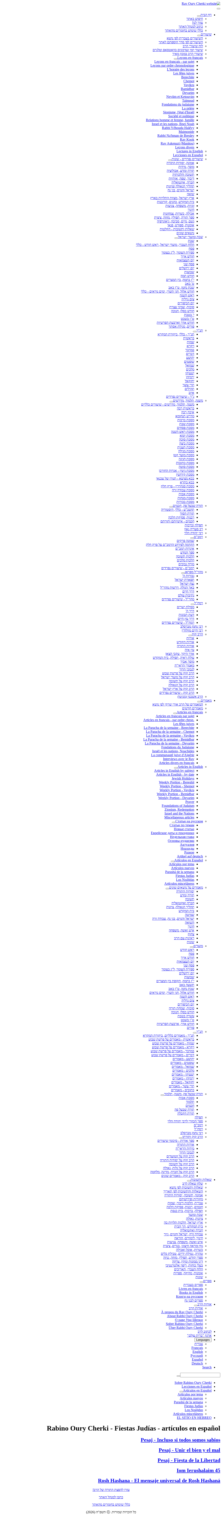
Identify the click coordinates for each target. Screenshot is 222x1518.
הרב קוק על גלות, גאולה (178, 1168)
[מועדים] (191, 947)
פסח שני (188, 264)
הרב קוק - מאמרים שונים (177, 1176)
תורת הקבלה (185, 1113)
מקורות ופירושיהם (191, 1199)
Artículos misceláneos (179, 883)
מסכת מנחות (186, 498)
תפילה (199, 1117)
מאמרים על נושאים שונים (186, 887)
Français (197, 1348)
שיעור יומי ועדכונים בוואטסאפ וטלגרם (178, 50)
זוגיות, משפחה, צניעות (179, 206)
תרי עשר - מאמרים (181, 1086)
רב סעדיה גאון (193, 529)
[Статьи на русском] (173, 822)
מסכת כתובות (185, 463)
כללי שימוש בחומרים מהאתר (184, 30)
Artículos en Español (188, 860)
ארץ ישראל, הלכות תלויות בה (183, 1222)
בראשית (188, 338)
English (198, 1352)
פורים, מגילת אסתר (181, 326)
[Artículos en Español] (172, 861)
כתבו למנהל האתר (111, 1497)
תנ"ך (199, 330)
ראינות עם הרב (184, 938)
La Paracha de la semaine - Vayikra (170, 735)
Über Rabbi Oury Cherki (186, 1327)
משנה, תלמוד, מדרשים (188, 400)
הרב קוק (197, 634)
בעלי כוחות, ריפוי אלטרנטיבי (184, 1265)
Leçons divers (184, 147)
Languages (203, 1339)
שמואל (189, 365)
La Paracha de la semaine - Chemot (170, 731)
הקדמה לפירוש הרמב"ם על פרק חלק (170, 544)
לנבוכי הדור (186, 669)
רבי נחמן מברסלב (191, 626)
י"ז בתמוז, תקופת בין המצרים (175, 981)
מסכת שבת (186, 424)
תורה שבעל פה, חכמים (188, 506)
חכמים (190, 1105)
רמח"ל (198, 603)
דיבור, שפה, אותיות (181, 178)
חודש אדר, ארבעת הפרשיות (175, 1024)
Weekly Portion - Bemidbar (175, 794)
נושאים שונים (185, 233)
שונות (190, 942)
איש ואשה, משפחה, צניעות (185, 1242)
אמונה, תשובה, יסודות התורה (183, 1195)
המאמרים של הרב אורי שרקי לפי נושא (177, 704)
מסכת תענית (185, 447)
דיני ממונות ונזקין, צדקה (187, 1261)
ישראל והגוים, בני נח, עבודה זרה (173, 918)
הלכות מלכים (185, 560)
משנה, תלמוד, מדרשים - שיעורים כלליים (167, 404)
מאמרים (206, 700)
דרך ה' (190, 611)
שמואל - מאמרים (183, 1066)
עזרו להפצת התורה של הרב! (111, 1490)
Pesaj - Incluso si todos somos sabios (180, 1440)
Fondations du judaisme (178, 104)
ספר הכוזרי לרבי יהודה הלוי (185, 1121)
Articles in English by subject (174, 770)
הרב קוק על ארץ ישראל (178, 689)
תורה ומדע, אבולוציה (180, 170)
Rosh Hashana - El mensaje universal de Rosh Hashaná (159, 1480)
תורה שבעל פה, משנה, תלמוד (183, 1094)
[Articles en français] (175, 713)
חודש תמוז (187, 276)
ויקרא (190, 346)
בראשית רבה (185, 408)
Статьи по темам (182, 825)
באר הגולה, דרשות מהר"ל (177, 587)
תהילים (189, 389)
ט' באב (189, 283)
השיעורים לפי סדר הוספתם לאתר (181, 42)
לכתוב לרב (205, 1331)
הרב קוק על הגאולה (181, 685)
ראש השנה (187, 295)
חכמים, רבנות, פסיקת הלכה (184, 1207)
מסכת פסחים (185, 428)
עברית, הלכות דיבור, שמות (185, 1203)
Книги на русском (189, 1296)
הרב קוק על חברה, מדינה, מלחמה (172, 1172)
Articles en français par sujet (175, 716)
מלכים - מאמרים (183, 1070)
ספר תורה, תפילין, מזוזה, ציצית (174, 217)
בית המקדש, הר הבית (188, 1226)
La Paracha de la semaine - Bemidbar (168, 739)
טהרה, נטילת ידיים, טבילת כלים (182, 1253)
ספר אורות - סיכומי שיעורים (175, 1141)
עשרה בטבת (186, 1016)
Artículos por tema (181, 864)
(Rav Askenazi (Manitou (177, 143)
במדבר (189, 350)
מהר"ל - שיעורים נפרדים (178, 599)
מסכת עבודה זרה (183, 490)
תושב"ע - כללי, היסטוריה (177, 509)
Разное (189, 852)
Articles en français (190, 712)
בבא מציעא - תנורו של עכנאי (175, 478)
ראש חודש (187, 950)
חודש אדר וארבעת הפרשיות (175, 322)
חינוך (191, 209)
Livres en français (191, 1289)
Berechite (187, 77)
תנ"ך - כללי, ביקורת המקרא (176, 334)
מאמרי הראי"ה (184, 665)
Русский (197, 1355)
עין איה (189, 650)
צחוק (191, 934)
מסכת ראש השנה (182, 431)
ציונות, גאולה (194, 1218)
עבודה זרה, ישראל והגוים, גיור (183, 1234)
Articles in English (190, 767)
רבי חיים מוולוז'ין (192, 630)
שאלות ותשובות (201, 1179)
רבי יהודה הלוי (193, 533)
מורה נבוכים (186, 564)
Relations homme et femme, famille (170, 120)
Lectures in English (189, 151)
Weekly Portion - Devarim (176, 798)
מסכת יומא (187, 435)
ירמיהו (190, 377)
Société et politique (181, 116)
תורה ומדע (187, 895)
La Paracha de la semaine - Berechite (169, 728)
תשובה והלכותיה (183, 174)
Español (197, 1359)
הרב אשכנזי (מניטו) (190, 696)
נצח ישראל (187, 583)
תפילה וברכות (194, 525)
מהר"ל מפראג (194, 572)
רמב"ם (198, 537)
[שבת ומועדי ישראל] (176, 238)
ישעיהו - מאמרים (183, 1074)
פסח (191, 248)
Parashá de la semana (179, 872)
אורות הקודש (185, 642)
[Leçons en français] (175, 59)
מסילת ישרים (185, 607)
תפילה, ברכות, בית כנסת (186, 1211)
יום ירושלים (186, 268)
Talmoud (188, 100)
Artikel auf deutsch (190, 856)
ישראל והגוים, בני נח (181, 190)
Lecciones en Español (188, 155)
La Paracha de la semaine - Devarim (169, 743)
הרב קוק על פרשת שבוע (178, 673)
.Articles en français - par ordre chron (168, 720)
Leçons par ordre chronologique (172, 65)
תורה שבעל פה (184, 1109)
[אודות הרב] (196, 1305)
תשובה (189, 899)
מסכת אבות (186, 494)
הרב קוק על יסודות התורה (177, 1160)
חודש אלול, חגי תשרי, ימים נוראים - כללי (167, 291)
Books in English (191, 1292)
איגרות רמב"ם (184, 548)
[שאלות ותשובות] (189, 1180)
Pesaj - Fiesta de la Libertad (189, 1460)
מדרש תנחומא (184, 416)
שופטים (189, 361)
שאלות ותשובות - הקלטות (177, 229)
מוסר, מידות (186, 167)
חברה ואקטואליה (182, 903)
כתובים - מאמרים (182, 1090)
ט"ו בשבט (187, 319)
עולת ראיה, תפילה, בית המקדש (173, 657)
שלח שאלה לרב (192, 1183)
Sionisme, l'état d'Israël (178, 112)
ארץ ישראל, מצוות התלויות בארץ (172, 198)
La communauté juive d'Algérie (172, 755)
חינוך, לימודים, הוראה (188, 1238)
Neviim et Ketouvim (180, 96)
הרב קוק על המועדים (180, 1156)
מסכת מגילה (186, 451)
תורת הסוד (187, 513)
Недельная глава (182, 837)
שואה (190, 194)
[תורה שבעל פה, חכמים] (171, 507)
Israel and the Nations (179, 813)
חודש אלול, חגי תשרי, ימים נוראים (171, 992)
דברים (190, 354)
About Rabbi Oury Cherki (185, 1316)
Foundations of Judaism (178, 805)
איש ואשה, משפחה (181, 930)
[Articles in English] (176, 768)
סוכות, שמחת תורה (181, 1008)
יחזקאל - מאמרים (182, 1082)
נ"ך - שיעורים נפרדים (180, 396)
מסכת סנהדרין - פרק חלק (177, 486)
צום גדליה (187, 299)
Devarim (188, 93)
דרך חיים (188, 591)
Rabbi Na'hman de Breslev (175, 135)
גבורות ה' (188, 576)
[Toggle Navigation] (218, 8)
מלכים (190, 369)
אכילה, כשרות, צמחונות (178, 213)
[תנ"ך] (194, 331)
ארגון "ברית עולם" (199, 1335)
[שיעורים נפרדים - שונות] (170, 160)
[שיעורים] (199, 35)
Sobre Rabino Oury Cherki (184, 1324)
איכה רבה (187, 412)
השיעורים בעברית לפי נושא (185, 38)
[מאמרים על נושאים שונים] (167, 888)
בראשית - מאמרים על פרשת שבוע (171, 1039)
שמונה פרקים (185, 541)
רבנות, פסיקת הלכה (181, 517)
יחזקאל (189, 381)
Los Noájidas (185, 879)
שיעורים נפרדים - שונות (187, 159)
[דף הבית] (199, 16)
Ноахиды (187, 848)
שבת (191, 241)
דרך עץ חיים (186, 618)
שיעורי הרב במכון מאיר (187, 54)
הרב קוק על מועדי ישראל (177, 677)
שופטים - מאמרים (182, 1063)
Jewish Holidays (183, 778)
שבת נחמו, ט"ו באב (181, 287)
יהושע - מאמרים (183, 1059)
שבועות (189, 272)
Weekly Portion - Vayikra (177, 790)
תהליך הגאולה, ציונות (180, 907)
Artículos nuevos (182, 868)
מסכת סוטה (186, 467)
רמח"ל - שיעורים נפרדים (178, 622)
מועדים (198, 946)
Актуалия (187, 844)
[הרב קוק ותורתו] (180, 1138)
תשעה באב (186, 985)
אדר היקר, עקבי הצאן (179, 654)
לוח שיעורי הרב (193, 46)
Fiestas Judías (185, 876)
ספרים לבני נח (193, 1300)
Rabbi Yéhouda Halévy (178, 128)
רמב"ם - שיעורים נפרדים (177, 568)
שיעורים (206, 34)
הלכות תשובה (185, 556)
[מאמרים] (199, 701)
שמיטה (189, 915)
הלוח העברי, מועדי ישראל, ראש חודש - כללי (165, 245)
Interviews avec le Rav (178, 759)
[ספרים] (201, 1282)
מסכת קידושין (185, 474)
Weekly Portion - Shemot (177, 786)
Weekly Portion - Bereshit (176, 782)
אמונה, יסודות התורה (180, 163)
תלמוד (190, 1102)
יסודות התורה (185, 891)
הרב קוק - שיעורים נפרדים (176, 693)
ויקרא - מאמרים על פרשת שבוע (173, 1047)
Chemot (188, 81)
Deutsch (197, 1363)
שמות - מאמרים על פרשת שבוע (173, 1043)
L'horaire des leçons (180, 69)
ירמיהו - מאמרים (183, 1078)
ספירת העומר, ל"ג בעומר (178, 252)
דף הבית (206, 15)
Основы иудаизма (181, 841)
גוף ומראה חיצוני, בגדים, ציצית (183, 1246)
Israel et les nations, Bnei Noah (173, 124)
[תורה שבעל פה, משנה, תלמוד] (162, 1095)
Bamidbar (187, 89)
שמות (190, 342)
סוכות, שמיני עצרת (181, 307)
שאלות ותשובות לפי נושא (186, 1187)
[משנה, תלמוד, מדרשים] (171, 401)
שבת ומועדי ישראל (190, 237)
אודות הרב (205, 1304)
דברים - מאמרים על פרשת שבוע (172, 1055)
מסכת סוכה (186, 439)
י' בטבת (189, 315)
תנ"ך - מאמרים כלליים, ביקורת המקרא (168, 1035)
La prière (188, 108)
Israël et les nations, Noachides (173, 751)
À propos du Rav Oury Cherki (182, 1312)
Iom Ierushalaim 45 (198, 1470)
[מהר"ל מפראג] (183, 573)
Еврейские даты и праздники (172, 833)
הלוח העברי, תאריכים (188, 1269)
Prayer (189, 802)
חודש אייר (187, 256)
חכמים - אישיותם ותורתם (177, 521)
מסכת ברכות (185, 420)
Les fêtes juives (183, 73)
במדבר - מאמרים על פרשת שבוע (172, 1051)
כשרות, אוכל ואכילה (189, 1250)
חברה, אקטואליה (182, 182)
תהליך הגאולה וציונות (180, 186)
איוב (191, 393)
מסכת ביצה (186, 443)
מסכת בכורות (185, 502)
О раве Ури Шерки (189, 1320)
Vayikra (189, 85)
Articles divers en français (176, 763)
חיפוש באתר (194, 19)
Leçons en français (190, 58)
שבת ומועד (195, 1215)
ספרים (207, 1281)
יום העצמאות (185, 260)
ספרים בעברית (193, 1285)
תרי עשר (188, 385)
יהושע (190, 357)
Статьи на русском (189, 821)
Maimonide (186, 132)
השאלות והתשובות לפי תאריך (183, 1191)
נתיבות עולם (186, 595)
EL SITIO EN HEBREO (194, 1418)
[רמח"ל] (192, 604)
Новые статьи (184, 829)
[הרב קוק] (190, 635)
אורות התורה (185, 646)
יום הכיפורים (186, 303)
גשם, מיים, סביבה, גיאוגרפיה (175, 221)
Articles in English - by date (175, 774)
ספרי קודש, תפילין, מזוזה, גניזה (183, 1257)
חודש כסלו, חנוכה (182, 311)
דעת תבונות (186, 615)
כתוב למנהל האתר (191, 26)
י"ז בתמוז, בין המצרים (180, 280)
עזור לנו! (197, 22)
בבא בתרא (187, 482)
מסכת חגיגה (186, 459)
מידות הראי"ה (185, 1148)
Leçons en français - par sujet (174, 61)
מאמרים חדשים (192, 708)
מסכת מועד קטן (183, 455)
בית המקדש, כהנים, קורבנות (175, 202)
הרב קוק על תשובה (181, 681)
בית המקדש (186, 911)
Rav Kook (187, 139)
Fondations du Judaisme (177, 747)
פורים (190, 1028)
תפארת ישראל (184, 580)
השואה (189, 922)
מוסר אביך (187, 661)
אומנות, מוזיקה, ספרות (188, 1273)
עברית (198, 1344)
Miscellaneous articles (179, 817)
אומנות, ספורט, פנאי (180, 225)
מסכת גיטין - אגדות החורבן (176, 470)
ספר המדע (187, 552)
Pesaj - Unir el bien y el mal (189, 1450)
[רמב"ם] (192, 538)
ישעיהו (189, 373)
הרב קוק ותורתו (192, 1137)
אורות (190, 638)
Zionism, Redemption (179, 809)
